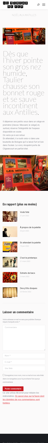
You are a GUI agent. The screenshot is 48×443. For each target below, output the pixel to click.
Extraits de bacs (27, 273)
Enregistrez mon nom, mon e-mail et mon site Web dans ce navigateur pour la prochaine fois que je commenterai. (23, 378)
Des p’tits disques (28, 288)
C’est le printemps (28, 258)
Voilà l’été (24, 212)
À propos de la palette (30, 227)
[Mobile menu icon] (43, 4)
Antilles (8, 31)
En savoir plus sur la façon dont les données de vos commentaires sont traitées (23, 399)
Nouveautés (9, 34)
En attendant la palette (30, 242)
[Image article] (10, 216)
